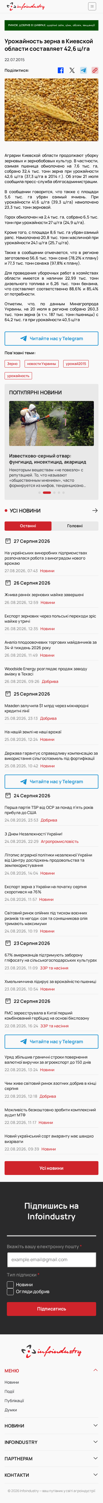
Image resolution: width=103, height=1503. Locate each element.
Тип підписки (22, 1275)
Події (9, 1391)
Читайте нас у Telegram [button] (56, 338)
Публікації (14, 1400)
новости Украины (41, 363)
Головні (75, 525)
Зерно (12, 363)
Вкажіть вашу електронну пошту (43, 1246)
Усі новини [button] (51, 1168)
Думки (11, 1409)
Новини (12, 1382)
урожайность (18, 375)
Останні (28, 525)
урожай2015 (76, 363)
